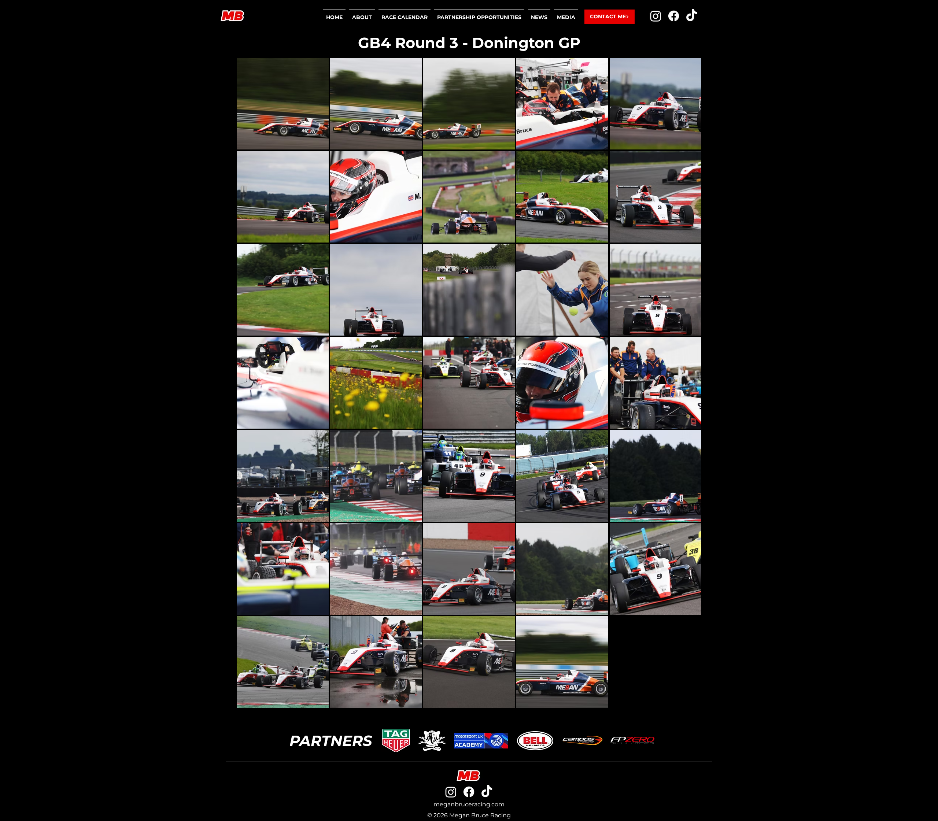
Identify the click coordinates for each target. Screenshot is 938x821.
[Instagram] (656, 16)
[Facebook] (673, 16)
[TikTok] (691, 16)
